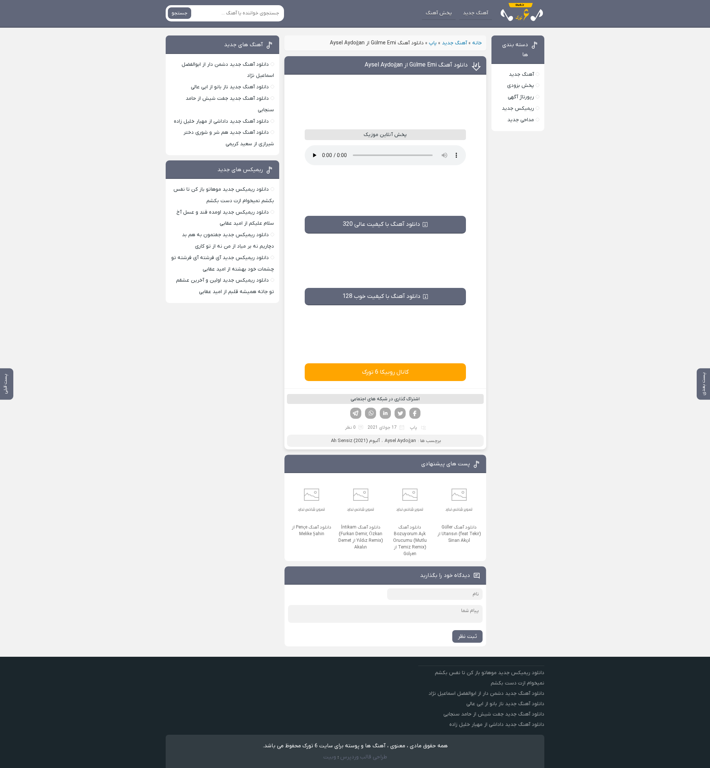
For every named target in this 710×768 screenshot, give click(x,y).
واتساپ (370, 413)
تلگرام (355, 413)
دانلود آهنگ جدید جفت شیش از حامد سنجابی (493, 714)
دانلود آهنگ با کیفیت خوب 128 (381, 296)
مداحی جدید (520, 119)
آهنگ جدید (475, 13)
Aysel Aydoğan (400, 441)
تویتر (400, 413)
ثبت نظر (467, 636)
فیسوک (414, 413)
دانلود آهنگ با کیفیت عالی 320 (381, 224)
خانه (477, 43)
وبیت (329, 757)
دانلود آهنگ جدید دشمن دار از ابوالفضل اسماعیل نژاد (486, 693)
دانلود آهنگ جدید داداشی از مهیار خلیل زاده (221, 121)
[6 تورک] (520, 13)
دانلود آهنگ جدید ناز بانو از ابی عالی (230, 87)
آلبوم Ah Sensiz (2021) (355, 441)
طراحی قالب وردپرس (363, 757)
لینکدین (385, 413)
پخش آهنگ (439, 13)
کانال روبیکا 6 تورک (385, 372)
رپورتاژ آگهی (521, 97)
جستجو (179, 13)
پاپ (433, 43)
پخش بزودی (520, 85)
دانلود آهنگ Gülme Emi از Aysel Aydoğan (416, 65)
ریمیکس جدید (518, 108)
